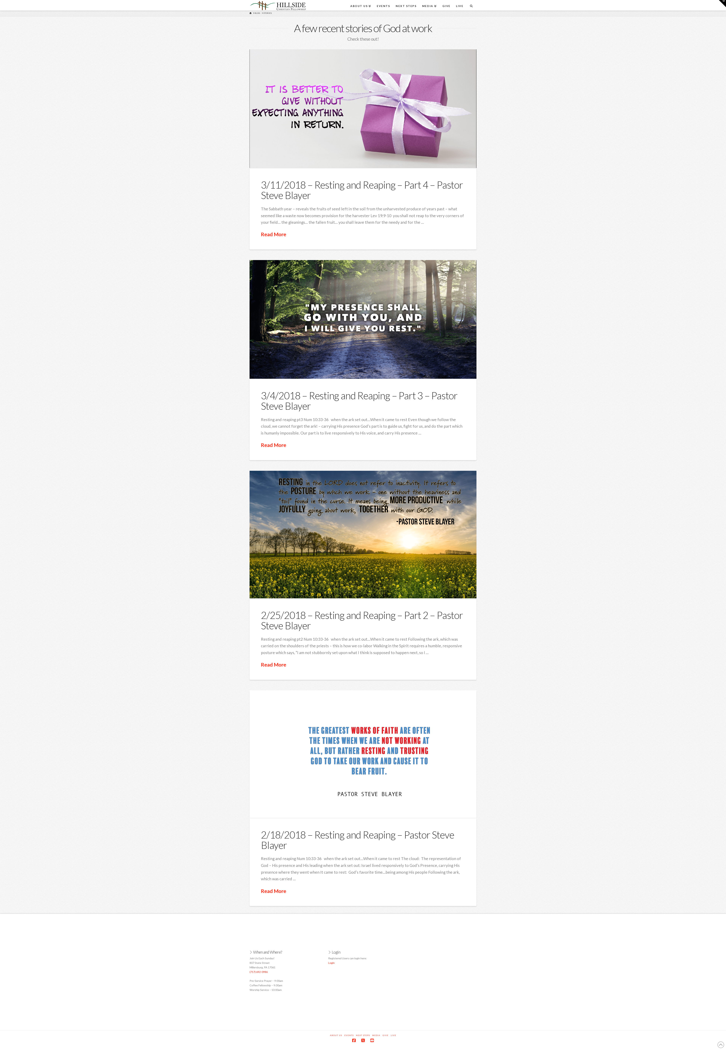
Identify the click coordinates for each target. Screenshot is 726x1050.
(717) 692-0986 (259, 971)
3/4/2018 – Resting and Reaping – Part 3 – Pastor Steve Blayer (359, 400)
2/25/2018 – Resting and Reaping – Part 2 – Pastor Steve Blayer (362, 620)
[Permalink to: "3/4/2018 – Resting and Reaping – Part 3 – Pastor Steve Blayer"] (363, 319)
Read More (273, 234)
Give (386, 1035)
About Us (336, 1035)
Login (331, 962)
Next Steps (363, 1035)
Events (349, 1035)
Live (393, 1035)
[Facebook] (354, 1040)
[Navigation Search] (471, 4)
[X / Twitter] (363, 1040)
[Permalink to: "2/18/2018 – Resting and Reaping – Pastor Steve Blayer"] (363, 754)
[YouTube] (372, 1040)
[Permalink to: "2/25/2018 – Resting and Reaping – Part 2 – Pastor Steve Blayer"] (363, 534)
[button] (722, 3)
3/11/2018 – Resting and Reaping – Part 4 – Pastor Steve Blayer (362, 190)
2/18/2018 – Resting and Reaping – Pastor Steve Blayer (357, 840)
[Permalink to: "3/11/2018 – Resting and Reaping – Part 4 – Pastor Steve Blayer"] (363, 108)
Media (376, 1035)
